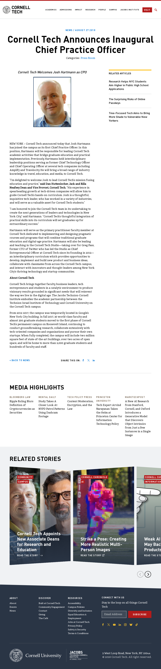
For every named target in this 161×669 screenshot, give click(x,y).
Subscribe (140, 614)
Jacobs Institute (129, 10)
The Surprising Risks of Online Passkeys (127, 101)
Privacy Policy (75, 626)
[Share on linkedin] (94, 360)
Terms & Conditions (78, 633)
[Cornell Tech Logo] (16, 10)
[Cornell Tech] (38, 655)
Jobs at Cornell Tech (78, 622)
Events (13, 607)
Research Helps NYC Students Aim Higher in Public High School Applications (129, 85)
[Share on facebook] (83, 360)
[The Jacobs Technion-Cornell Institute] (77, 655)
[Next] (148, 574)
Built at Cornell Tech (49, 603)
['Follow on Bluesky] (131, 624)
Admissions (66, 10)
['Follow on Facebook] (103, 624)
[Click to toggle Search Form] (155, 9)
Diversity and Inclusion (80, 611)
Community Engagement (52, 607)
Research (90, 10)
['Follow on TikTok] (136, 624)
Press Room (88, 58)
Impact (78, 10)
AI (83, 481)
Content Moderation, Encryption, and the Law (80, 405)
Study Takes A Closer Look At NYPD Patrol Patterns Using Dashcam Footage (52, 409)
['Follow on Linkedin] (120, 624)
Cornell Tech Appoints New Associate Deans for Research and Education (39, 541)
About (13, 603)
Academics (51, 10)
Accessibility (74, 603)
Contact (43, 611)
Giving (42, 614)
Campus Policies (76, 607)
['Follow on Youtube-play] (114, 624)
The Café (43, 618)
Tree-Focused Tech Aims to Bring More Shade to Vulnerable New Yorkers (129, 116)
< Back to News (20, 360)
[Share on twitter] (88, 360)
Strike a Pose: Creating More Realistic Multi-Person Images (103, 544)
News (13, 611)
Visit (147, 9)
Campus (113, 10)
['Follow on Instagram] (125, 624)
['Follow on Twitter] (108, 624)
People (102, 10)
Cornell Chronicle (94, 477)
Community (25, 477)
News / (81, 30)
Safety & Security (77, 629)
